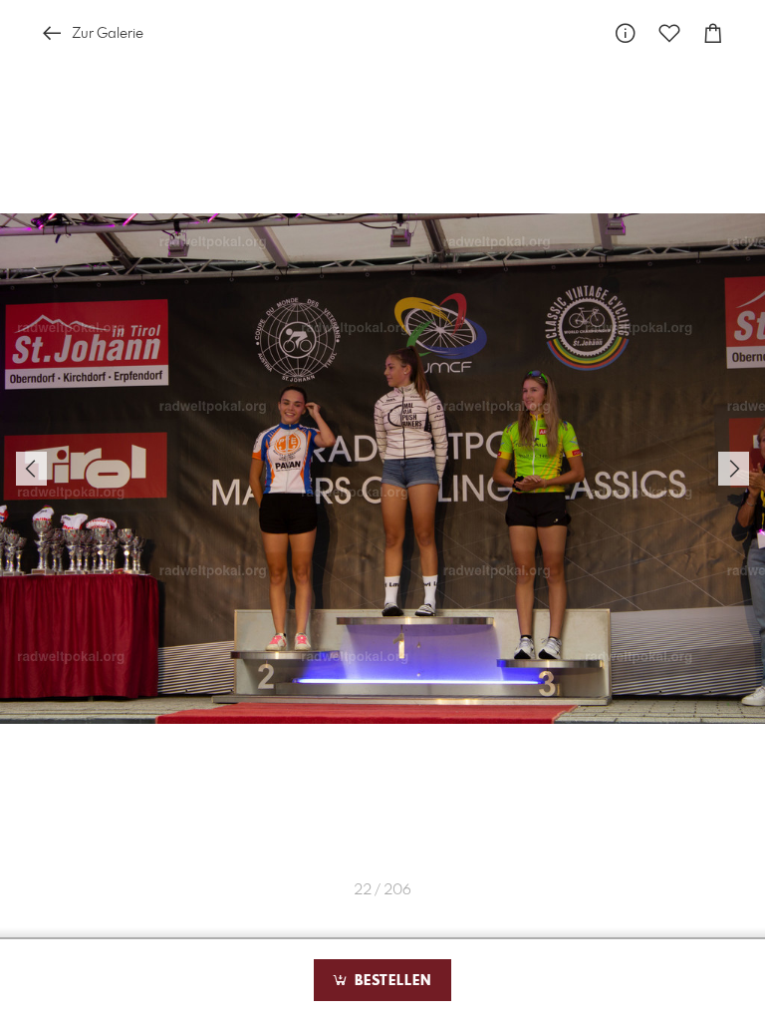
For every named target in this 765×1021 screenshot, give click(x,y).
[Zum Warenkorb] (713, 33)
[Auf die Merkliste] (669, 33)
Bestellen (390, 981)
